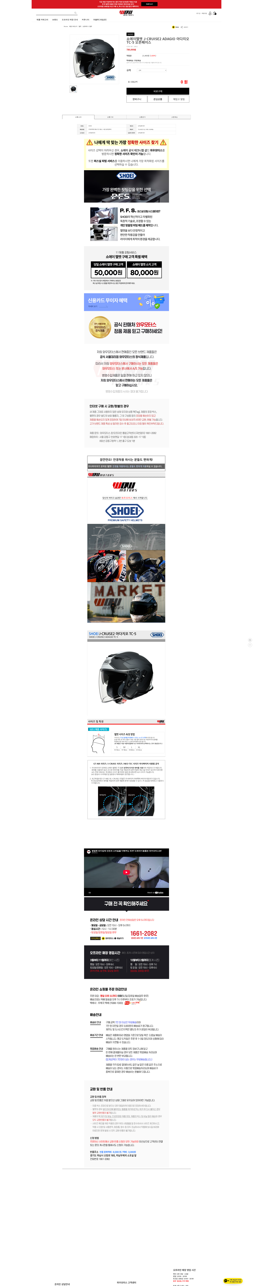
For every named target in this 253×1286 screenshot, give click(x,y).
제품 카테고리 (42, 20)
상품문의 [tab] (142, 117)
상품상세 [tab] (78, 117)
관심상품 (157, 99)
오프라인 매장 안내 (70, 20)
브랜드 (55, 20)
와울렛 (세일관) (100, 20)
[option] (94, 59)
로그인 (198, 13)
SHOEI (130, 34)
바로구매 (158, 91)
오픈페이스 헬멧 (87, 26)
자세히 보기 (149, 4)
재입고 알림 (179, 99)
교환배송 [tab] (174, 117)
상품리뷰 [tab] (110, 117)
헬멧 (80, 26)
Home (66, 26)
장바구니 (137, 99)
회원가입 (204, 13)
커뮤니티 (85, 20)
